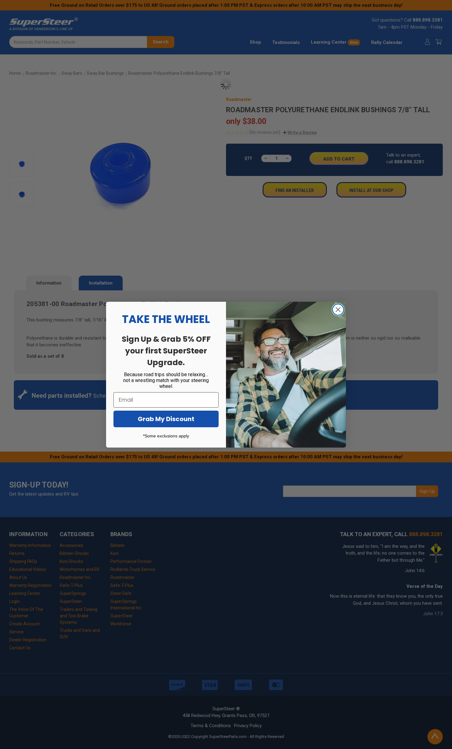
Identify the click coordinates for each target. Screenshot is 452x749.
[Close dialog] (338, 309)
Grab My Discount (166, 419)
